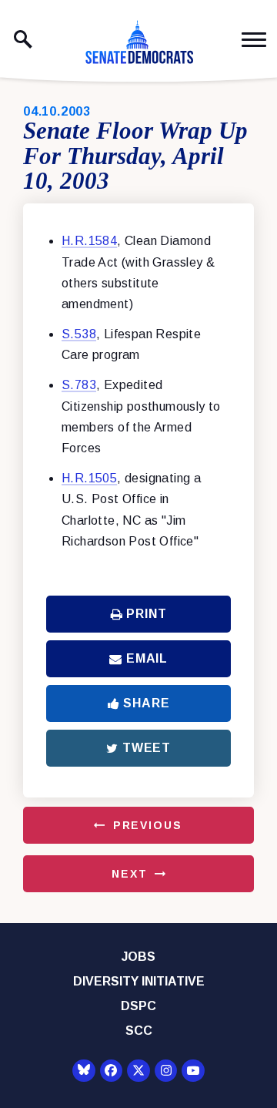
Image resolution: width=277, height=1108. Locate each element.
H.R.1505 (89, 478)
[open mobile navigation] (254, 40)
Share (146, 703)
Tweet (146, 747)
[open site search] (23, 39)
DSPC (138, 1005)
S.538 (79, 334)
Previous (147, 825)
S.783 (79, 384)
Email (147, 658)
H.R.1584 (89, 240)
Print (146, 613)
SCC (138, 1030)
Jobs (138, 956)
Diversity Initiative (139, 981)
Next (129, 874)
